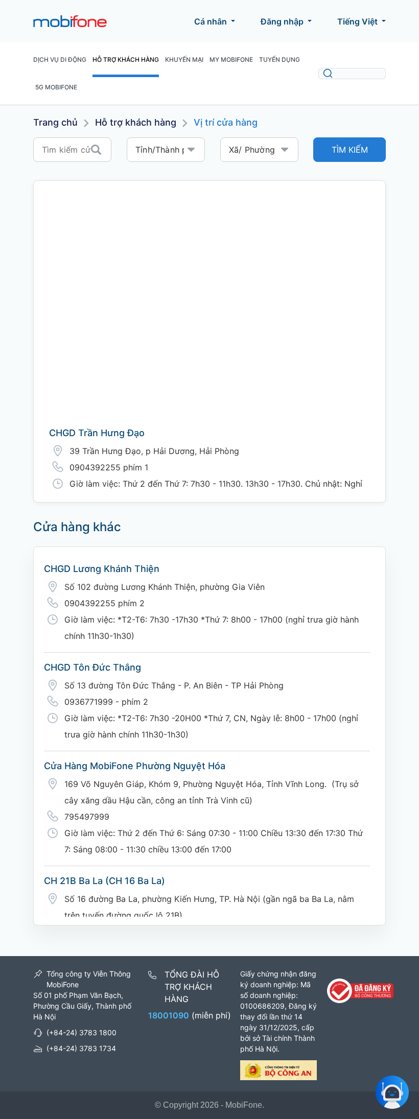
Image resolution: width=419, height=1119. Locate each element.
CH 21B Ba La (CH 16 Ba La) (104, 880)
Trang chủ (55, 122)
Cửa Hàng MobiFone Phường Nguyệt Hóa (134, 765)
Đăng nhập (282, 21)
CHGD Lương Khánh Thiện (101, 568)
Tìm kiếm (350, 150)
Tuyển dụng (279, 59)
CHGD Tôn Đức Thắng (92, 667)
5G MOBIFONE (56, 87)
